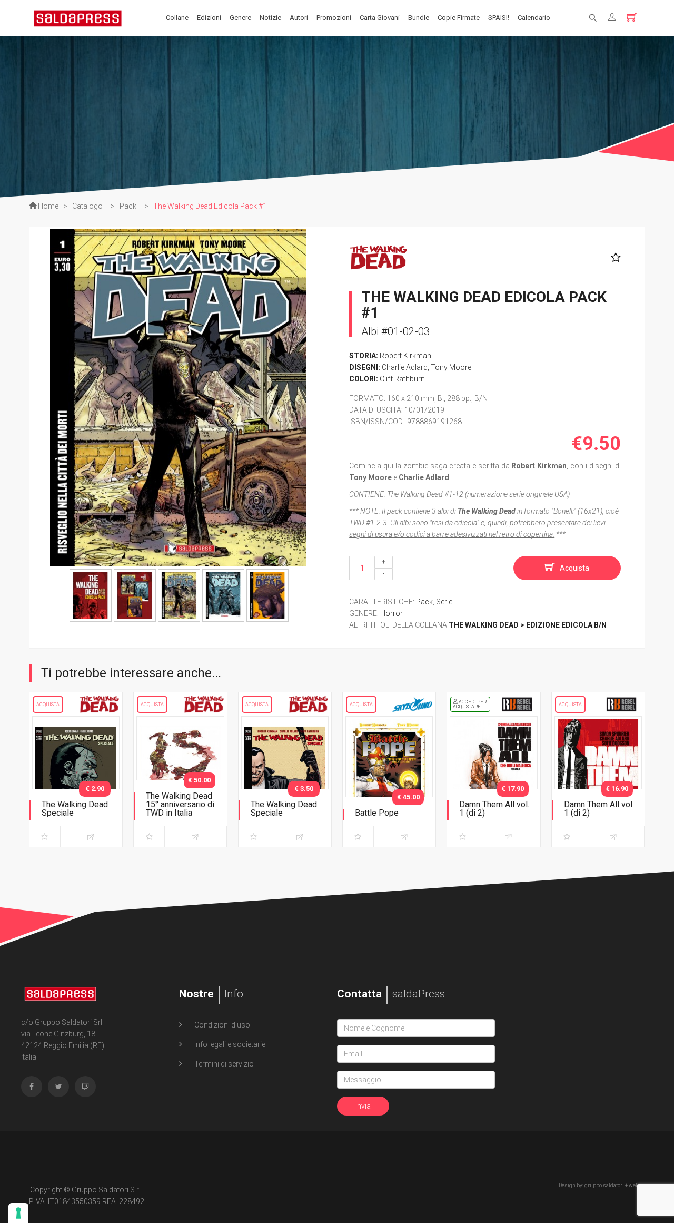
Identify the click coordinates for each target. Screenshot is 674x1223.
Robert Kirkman (405, 355)
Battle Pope (377, 813)
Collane (177, 18)
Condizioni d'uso (221, 1025)
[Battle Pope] (389, 779)
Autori (299, 18)
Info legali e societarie (229, 1044)
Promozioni (333, 18)
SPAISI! (498, 18)
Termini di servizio (223, 1064)
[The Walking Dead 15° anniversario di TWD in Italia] (180, 779)
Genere (240, 18)
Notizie (270, 18)
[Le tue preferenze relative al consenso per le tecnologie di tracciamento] (18, 1213)
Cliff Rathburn (402, 379)
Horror (391, 613)
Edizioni (209, 18)
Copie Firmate (459, 18)
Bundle (418, 18)
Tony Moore (451, 367)
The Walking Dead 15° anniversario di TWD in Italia (180, 804)
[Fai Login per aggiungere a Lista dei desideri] (613, 257)
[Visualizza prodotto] (91, 836)
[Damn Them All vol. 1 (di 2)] (493, 779)
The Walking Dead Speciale (75, 808)
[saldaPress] (78, 17)
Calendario (534, 18)
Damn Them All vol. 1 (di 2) (494, 808)
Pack (424, 602)
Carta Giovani (380, 18)
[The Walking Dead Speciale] (76, 779)
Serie (444, 602)
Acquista (574, 568)
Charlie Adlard (405, 367)
